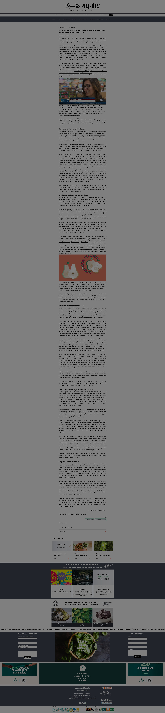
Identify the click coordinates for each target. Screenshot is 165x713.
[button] (101, 344)
